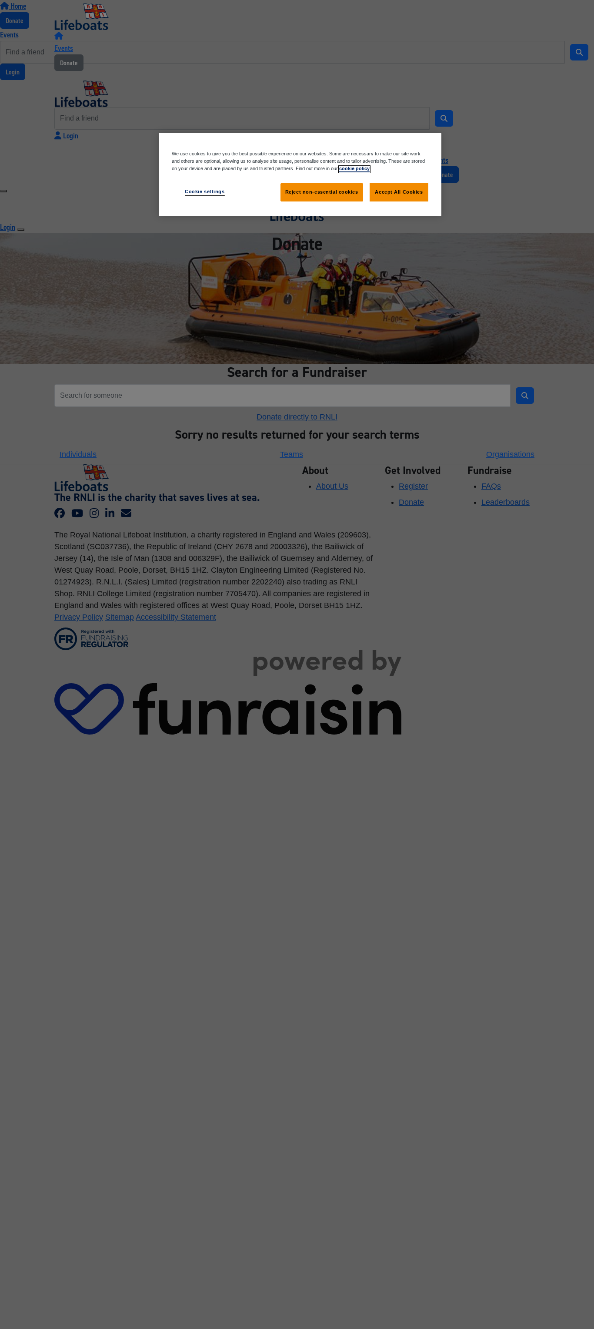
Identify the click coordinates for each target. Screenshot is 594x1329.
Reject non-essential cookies (321, 192)
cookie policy (354, 168)
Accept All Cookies (399, 192)
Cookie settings (205, 192)
